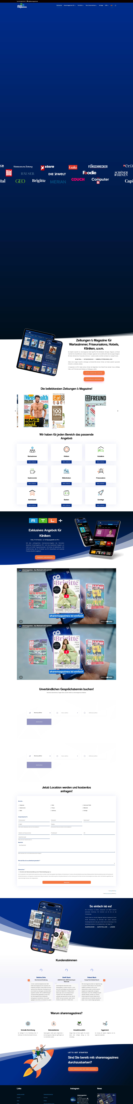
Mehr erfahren (32, 461)
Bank (21, 810)
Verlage (101, 5)
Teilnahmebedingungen (109, 893)
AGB (111, 890)
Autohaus (54, 810)
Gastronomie (22, 808)
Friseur (53, 808)
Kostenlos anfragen (94, 379)
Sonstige (85, 810)
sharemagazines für (69, 5)
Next (117, 411)
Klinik (53, 805)
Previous (15, 411)
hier (115, 890)
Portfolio (80, 5)
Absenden (66, 882)
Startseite (59, 5)
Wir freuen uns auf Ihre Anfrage (83, 1079)
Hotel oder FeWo (87, 805)
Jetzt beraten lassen (94, 372)
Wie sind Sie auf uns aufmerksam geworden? (29, 860)
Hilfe (106, 5)
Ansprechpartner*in (23, 817)
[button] (104, 986)
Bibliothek (86, 808)
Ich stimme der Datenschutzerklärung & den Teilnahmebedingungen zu (35, 872)
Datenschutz (21, 869)
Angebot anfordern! (45, 557)
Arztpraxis (22, 805)
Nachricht (20, 842)
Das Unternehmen (91, 5)
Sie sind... (20, 801)
